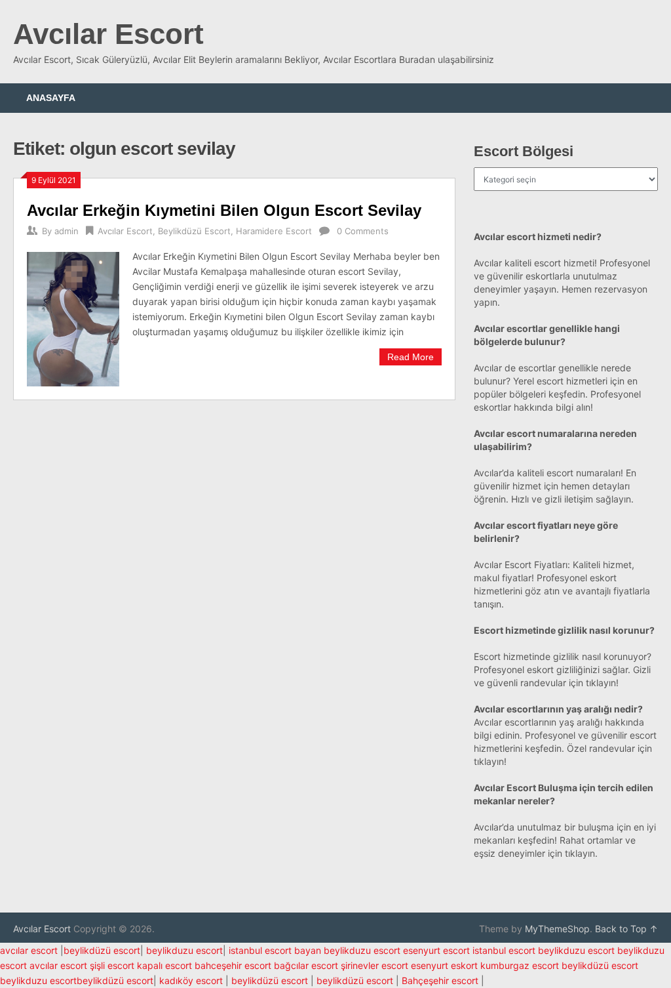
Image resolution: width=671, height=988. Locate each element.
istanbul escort (503, 950)
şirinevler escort (374, 965)
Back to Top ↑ (626, 928)
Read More (410, 357)
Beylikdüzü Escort (194, 231)
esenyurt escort (436, 950)
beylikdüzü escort (102, 950)
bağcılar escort (306, 965)
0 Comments (363, 231)
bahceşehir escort (233, 965)
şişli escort (112, 965)
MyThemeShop (557, 928)
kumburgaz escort (519, 965)
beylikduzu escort (184, 950)
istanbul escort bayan (275, 950)
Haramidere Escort (274, 231)
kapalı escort (164, 965)
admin (66, 231)
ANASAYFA (50, 98)
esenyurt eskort (444, 965)
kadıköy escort (191, 980)
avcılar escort (29, 950)
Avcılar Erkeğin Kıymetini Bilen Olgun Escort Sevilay (224, 210)
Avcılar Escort (108, 34)
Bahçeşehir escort (440, 980)
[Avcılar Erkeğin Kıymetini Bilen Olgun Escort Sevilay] (73, 317)
